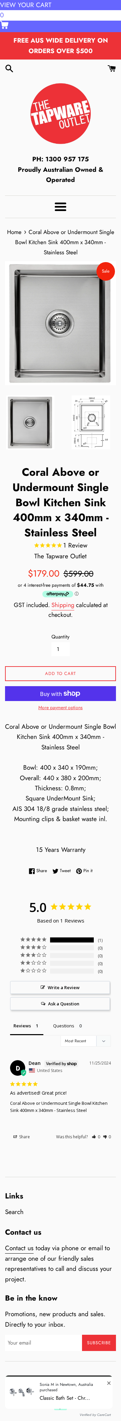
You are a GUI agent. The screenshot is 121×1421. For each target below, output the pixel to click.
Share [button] (24, 1137)
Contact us (19, 1248)
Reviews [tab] (22, 1026)
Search (14, 1211)
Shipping (62, 605)
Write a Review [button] (64, 987)
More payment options (60, 707)
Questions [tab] (63, 1026)
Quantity (60, 636)
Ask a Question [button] (63, 1004)
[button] (96, 1137)
